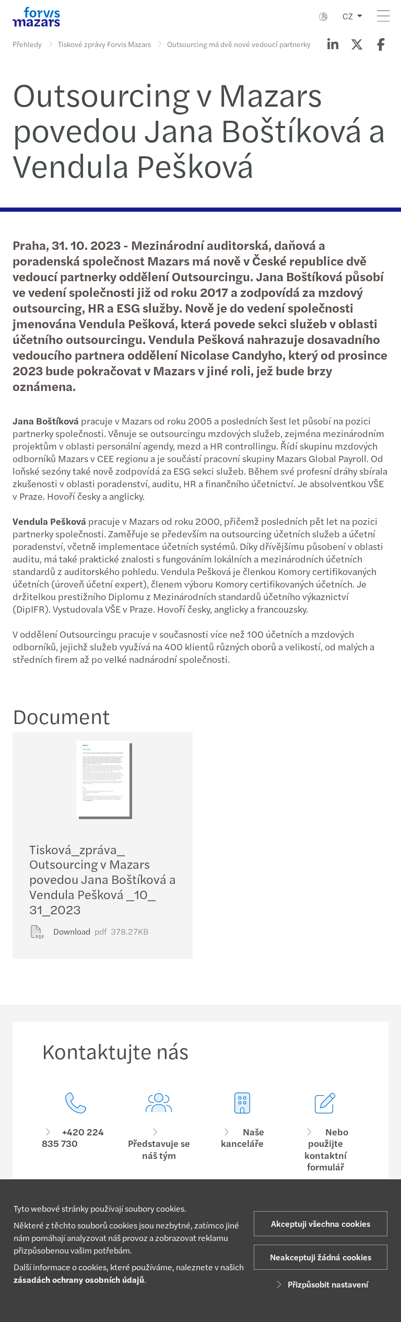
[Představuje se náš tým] (159, 1133)
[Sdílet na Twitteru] (356, 44)
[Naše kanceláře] (242, 1133)
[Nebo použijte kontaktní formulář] (326, 1133)
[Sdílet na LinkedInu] (332, 44)
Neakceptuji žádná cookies (320, 1257)
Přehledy (27, 44)
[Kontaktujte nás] (75, 1133)
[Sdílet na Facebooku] (380, 44)
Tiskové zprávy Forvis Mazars (104, 44)
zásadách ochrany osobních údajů (79, 1279)
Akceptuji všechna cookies (320, 1223)
